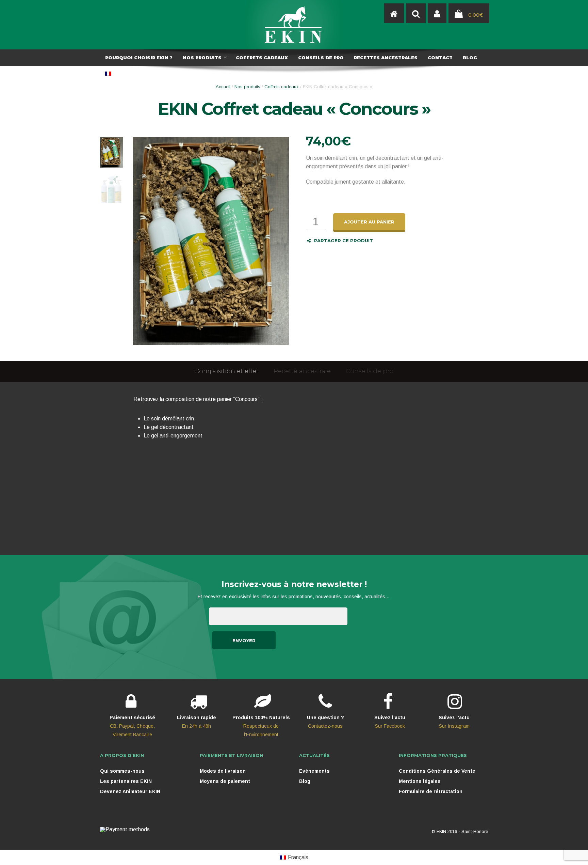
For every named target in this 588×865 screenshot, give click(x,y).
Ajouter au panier (369, 222)
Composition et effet (227, 371)
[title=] (437, 13)
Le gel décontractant (169, 427)
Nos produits (247, 86)
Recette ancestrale (302, 371)
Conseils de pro (370, 371)
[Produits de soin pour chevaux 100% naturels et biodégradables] (394, 13)
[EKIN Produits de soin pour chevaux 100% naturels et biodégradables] (294, 24)
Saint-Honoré (474, 831)
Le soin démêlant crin (169, 418)
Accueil (223, 86)
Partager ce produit (343, 240)
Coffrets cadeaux (281, 86)
